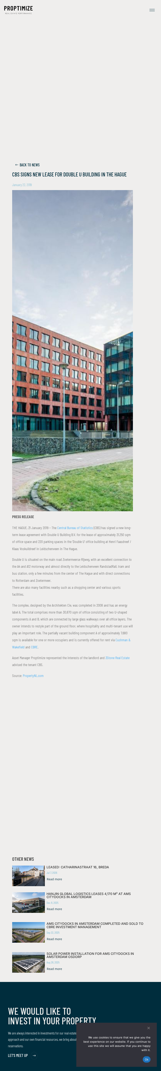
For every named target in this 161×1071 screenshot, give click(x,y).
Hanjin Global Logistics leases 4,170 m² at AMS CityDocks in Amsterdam (89, 895)
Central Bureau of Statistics (75, 527)
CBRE (34, 647)
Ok (147, 1059)
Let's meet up (18, 1055)
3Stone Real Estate (117, 657)
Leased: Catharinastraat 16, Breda (78, 867)
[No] (148, 1028)
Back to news (30, 165)
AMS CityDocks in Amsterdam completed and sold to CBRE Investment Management (95, 925)
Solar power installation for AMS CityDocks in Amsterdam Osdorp (90, 955)
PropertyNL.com (33, 675)
